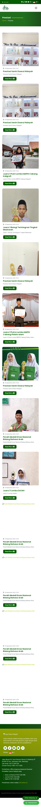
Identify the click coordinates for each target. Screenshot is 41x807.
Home (4, 20)
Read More (9, 79)
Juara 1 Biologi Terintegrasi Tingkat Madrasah (20, 228)
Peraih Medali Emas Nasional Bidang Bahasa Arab (17, 438)
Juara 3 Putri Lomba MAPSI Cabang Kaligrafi (20, 175)
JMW (35, 793)
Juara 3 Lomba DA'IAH (13, 490)
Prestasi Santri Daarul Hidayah (18, 71)
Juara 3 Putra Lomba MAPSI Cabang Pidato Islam (16, 333)
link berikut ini (23, 783)
